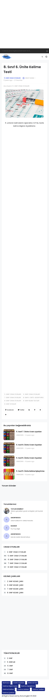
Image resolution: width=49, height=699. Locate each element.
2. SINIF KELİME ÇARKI (14, 581)
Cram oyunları (18, 683)
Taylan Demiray (17, 509)
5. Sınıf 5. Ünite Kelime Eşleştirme (30, 471)
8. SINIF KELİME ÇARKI (13, 592)
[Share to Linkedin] (29, 410)
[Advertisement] (24, 24)
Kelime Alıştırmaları (10, 686)
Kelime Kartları (8, 689)
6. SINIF (8, 666)
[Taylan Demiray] (7, 511)
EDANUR (14, 526)
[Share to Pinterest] (35, 410)
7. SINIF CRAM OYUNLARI (12, 398)
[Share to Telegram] (40, 410)
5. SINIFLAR (9, 662)
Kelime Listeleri (23, 689)
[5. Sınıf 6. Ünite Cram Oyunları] (9, 447)
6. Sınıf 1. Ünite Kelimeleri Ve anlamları (15, 51)
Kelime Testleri (38, 689)
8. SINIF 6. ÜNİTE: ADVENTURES (33, 398)
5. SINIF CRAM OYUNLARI (12, 78)
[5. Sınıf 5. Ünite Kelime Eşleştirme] (9, 474)
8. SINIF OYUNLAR (10, 404)
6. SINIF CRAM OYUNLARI (31, 394)
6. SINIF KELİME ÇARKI (13, 585)
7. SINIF (8, 669)
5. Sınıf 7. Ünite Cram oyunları (29, 431)
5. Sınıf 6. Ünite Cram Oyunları (29, 445)
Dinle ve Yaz (32, 683)
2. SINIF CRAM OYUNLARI (15, 552)
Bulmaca (6, 683)
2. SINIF (8, 658)
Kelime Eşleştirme (28, 686)
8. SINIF (8, 673)
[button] (42, 56)
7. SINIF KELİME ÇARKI (13, 589)
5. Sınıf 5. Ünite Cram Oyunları (29, 458)
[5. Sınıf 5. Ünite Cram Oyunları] (9, 461)
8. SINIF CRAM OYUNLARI (12, 401)
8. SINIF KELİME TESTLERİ (31, 401)
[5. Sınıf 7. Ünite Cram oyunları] (9, 434)
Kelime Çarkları (9, 692)
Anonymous (16, 518)
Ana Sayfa (7, 86)
